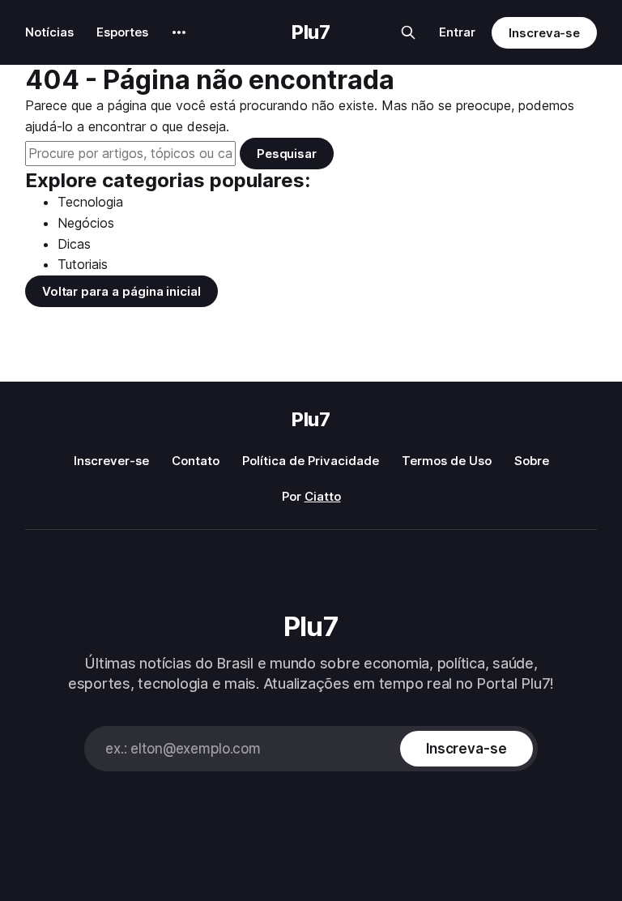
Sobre (531, 460)
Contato (195, 460)
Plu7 (311, 32)
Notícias (49, 32)
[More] (179, 32)
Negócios (86, 223)
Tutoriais (83, 264)
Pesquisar (287, 153)
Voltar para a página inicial (121, 291)
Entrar (457, 32)
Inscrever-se (111, 460)
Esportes (122, 32)
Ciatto (323, 496)
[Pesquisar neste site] (408, 32)
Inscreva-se (544, 33)
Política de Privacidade (310, 460)
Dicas (74, 244)
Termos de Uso (447, 460)
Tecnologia (90, 202)
